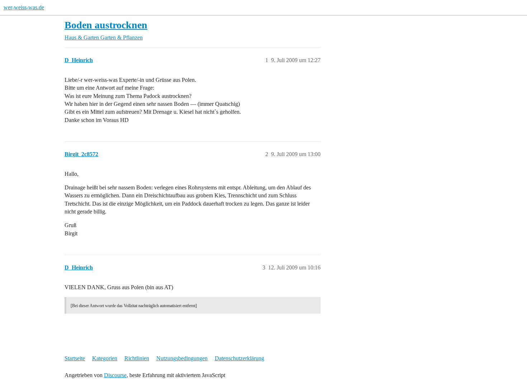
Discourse (115, 375)
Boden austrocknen (106, 24)
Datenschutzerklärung (239, 358)
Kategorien (104, 358)
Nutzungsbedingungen (182, 358)
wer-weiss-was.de (24, 7)
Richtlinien (136, 358)
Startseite (75, 358)
